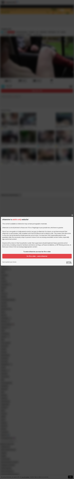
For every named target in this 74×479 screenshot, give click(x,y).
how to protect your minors (9, 262)
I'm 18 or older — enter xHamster (37, 256)
